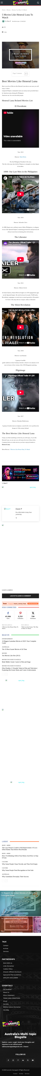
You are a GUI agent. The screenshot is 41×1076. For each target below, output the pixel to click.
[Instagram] (13, 1060)
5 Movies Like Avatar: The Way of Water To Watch (29, 627)
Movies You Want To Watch (19, 10)
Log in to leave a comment (20, 596)
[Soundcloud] (23, 1060)
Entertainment (7, 638)
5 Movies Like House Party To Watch (20, 449)
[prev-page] (3, 674)
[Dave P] (3, 21)
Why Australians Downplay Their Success (15, 876)
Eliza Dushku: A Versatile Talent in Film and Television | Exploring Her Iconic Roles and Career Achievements (20, 669)
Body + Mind (6, 845)
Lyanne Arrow (5, 914)
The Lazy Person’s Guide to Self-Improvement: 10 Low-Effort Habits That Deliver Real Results (20, 848)
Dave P (9, 21)
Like (8, 612)
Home (3, 10)
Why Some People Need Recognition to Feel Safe (17, 870)
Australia (5, 647)
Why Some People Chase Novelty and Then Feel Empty (20, 864)
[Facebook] (8, 1060)
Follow (20, 612)
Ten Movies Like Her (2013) (11, 655)
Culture (5, 861)
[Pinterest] (18, 1060)
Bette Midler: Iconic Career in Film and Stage (16, 662)
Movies (9, 10)
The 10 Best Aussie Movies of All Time (14, 649)
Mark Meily (23, 157)
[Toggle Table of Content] (25, 73)
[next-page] (6, 674)
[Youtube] (33, 1060)
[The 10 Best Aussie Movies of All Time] (16, 924)
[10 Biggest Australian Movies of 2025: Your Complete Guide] (20, 903)
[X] (16, 517)
